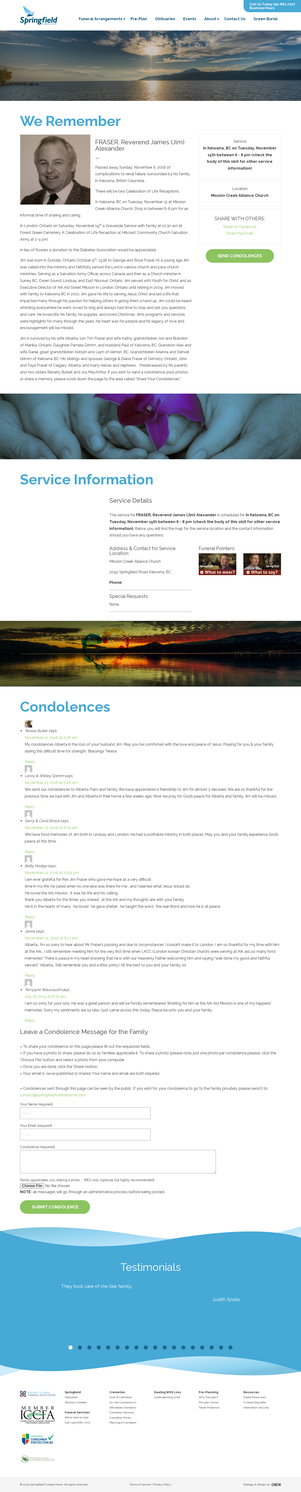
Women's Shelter (76, 1402)
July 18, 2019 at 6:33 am (45, 996)
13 (183, 1347)
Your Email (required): (36, 1126)
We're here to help (76, 1417)
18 (230, 1347)
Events (189, 19)
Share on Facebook (240, 226)
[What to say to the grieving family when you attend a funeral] (262, 564)
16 (211, 1347)
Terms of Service (140, 1484)
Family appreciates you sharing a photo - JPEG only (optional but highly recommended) (87, 1180)
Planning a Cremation (122, 1422)
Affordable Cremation (122, 1407)
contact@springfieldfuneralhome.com (53, 1095)
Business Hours (262, 8)
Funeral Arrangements (101, 19)
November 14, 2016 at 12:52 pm (52, 872)
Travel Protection (209, 1407)
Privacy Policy (162, 1484)
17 (221, 1347)
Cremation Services (121, 1412)
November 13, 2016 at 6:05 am (51, 827)
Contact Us (235, 19)
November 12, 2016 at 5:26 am (51, 737)
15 (202, 1347)
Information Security (256, 1407)
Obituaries (165, 19)
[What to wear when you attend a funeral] (217, 564)
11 (164, 1347)
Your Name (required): (36, 1104)
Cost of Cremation (120, 1397)
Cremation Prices (120, 1417)
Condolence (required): (37, 1147)
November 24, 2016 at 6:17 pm (51, 938)
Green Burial (265, 19)
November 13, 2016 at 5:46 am (51, 782)
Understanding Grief (167, 1397)
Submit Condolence (55, 1206)
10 (155, 1347)
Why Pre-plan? (208, 1397)
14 (193, 1347)
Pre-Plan (139, 19)
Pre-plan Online (208, 1402)
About (210, 19)
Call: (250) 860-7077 (77, 1422)
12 (174, 1347)
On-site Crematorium (122, 1402)
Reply (30, 761)
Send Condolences (240, 255)
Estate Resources (254, 1397)
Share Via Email (239, 233)
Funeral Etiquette (254, 1402)
